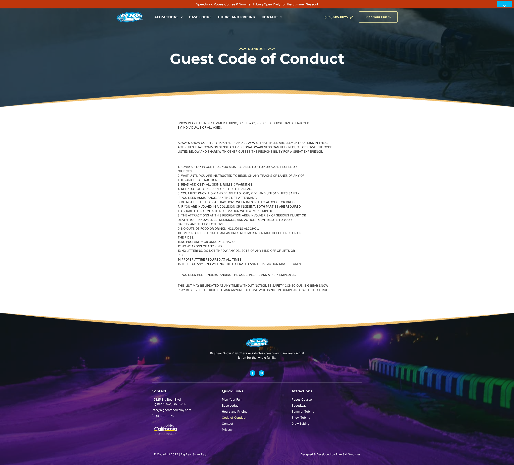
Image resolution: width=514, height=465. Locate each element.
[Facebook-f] (252, 373)
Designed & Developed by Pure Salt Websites (330, 454)
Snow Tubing (301, 417)
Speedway (299, 405)
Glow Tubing (300, 423)
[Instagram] (261, 373)
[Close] (504, 4)
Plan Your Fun (232, 399)
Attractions (166, 17)
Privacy (227, 429)
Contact (270, 17)
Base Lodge (200, 17)
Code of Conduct (234, 417)
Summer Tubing (303, 411)
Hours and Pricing (236, 17)
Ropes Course (302, 399)
